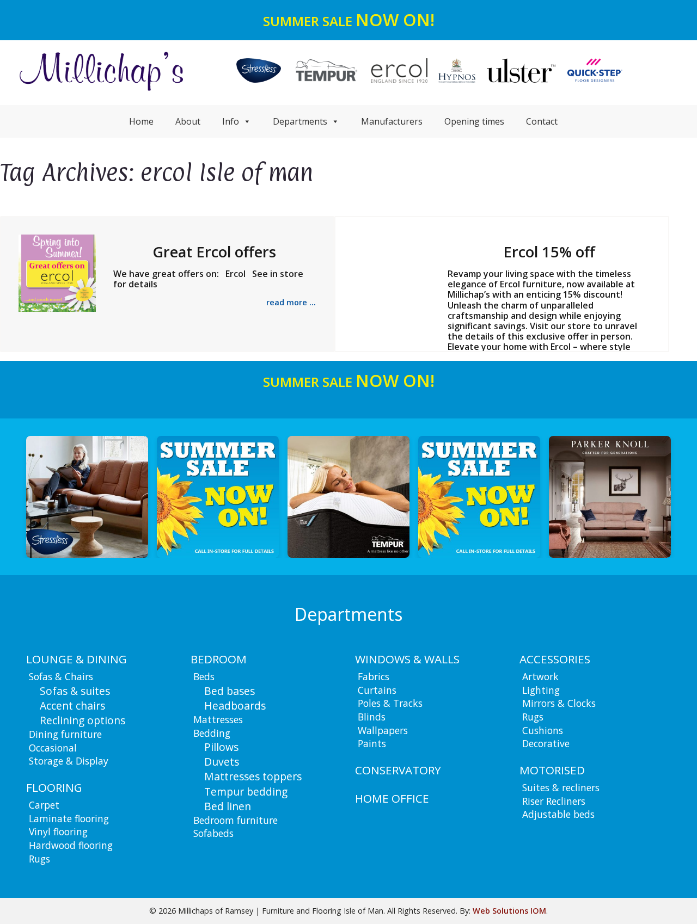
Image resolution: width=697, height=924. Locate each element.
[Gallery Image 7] (611, 497)
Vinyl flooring (58, 831)
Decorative (546, 743)
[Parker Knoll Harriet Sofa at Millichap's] (480, 497)
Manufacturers (392, 121)
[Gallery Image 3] (88, 497)
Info (230, 121)
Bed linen (227, 806)
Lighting (541, 690)
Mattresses (218, 719)
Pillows (221, 747)
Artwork (540, 676)
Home (141, 121)
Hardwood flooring (71, 845)
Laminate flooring (69, 818)
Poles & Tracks (390, 703)
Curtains (377, 690)
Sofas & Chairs (61, 676)
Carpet (44, 804)
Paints (372, 743)
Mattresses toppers (253, 776)
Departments (300, 121)
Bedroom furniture (235, 820)
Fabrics (373, 676)
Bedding (211, 733)
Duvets (221, 761)
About (187, 121)
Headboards (235, 705)
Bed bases (229, 690)
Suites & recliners (561, 787)
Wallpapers (383, 730)
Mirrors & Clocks (559, 703)
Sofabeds (213, 833)
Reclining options (82, 720)
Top (671, 898)
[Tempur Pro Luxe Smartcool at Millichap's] (219, 497)
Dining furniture (65, 734)
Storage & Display (68, 760)
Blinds (372, 716)
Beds (204, 676)
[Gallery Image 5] (350, 497)
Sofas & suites (75, 690)
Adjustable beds (558, 814)
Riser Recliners (553, 801)
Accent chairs (72, 705)
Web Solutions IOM (509, 910)
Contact (542, 121)
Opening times (474, 121)
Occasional (53, 747)
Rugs (39, 858)
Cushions (542, 730)
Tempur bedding (246, 791)
